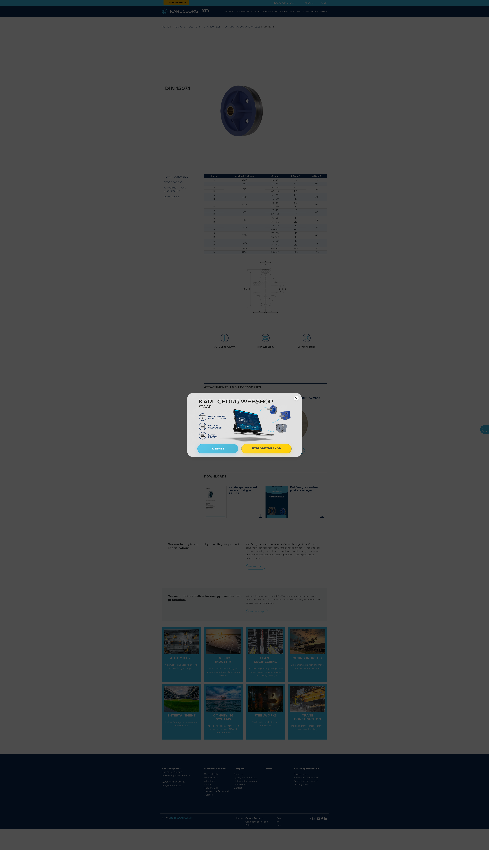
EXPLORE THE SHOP (266, 448)
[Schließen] (296, 398)
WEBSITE (217, 448)
